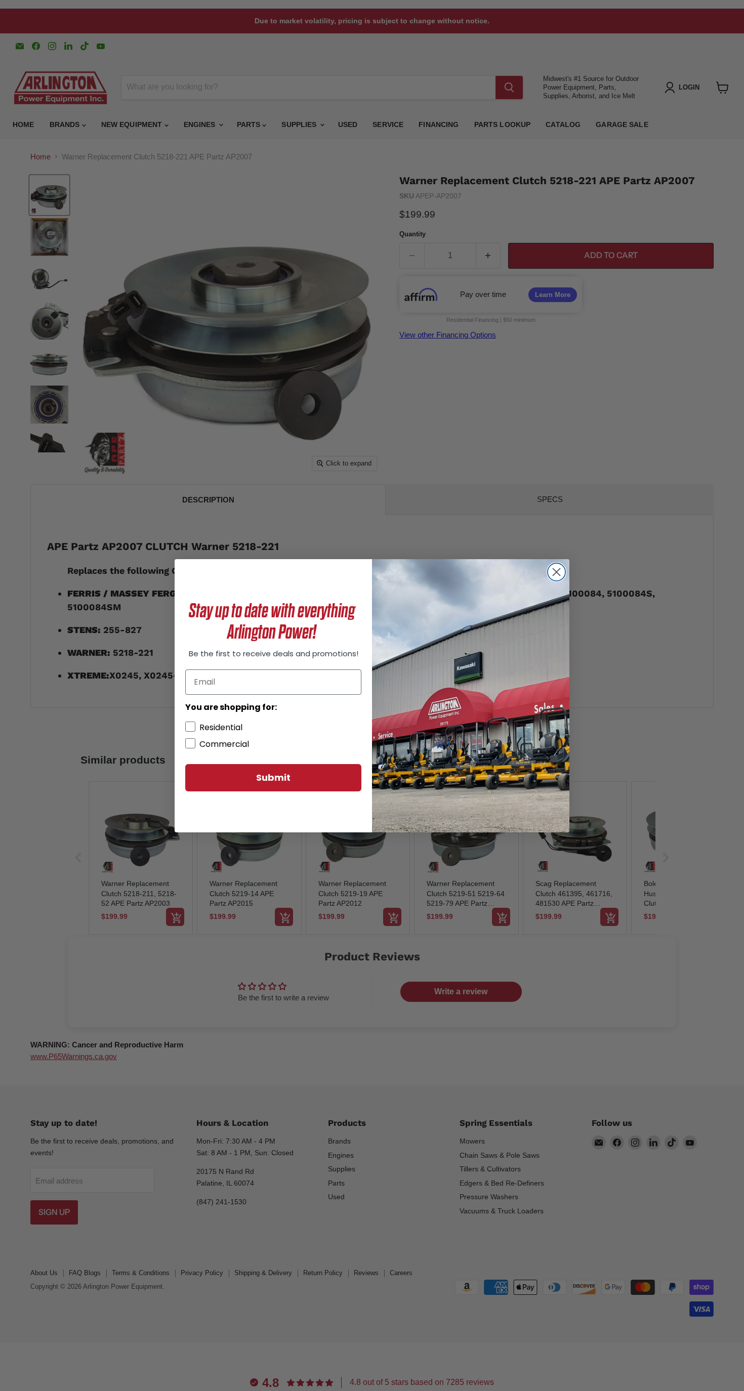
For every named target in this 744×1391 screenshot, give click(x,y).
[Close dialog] (556, 572)
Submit (273, 777)
